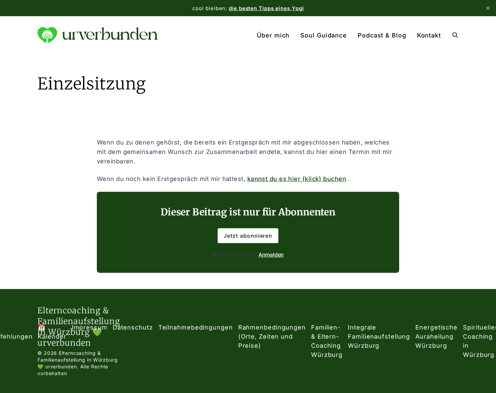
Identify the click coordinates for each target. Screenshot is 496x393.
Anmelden (271, 254)
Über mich (273, 35)
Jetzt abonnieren (248, 235)
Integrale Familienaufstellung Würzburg (379, 336)
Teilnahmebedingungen (195, 327)
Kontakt (429, 35)
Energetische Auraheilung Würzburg (436, 336)
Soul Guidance (323, 35)
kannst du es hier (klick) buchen (296, 178)
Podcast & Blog (382, 35)
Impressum (89, 327)
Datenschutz (133, 327)
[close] (488, 8)
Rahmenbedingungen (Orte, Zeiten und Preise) (272, 336)
